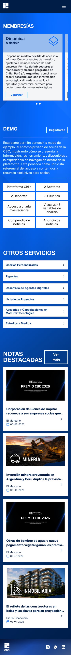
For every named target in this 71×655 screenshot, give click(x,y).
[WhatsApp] (55, 647)
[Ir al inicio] (5, 6)
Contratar (16, 94)
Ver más (56, 357)
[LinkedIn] (63, 647)
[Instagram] (48, 647)
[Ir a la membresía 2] (36, 104)
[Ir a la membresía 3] (40, 104)
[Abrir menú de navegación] (64, 6)
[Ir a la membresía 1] (32, 104)
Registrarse (57, 130)
